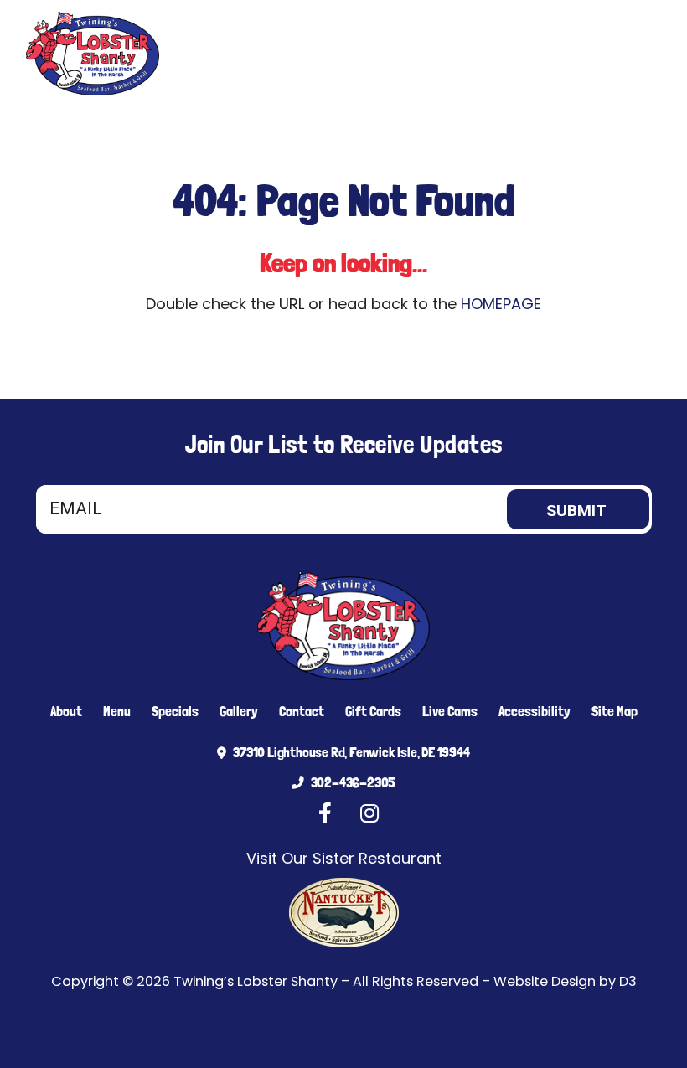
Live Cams (450, 711)
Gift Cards (373, 711)
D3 (628, 981)
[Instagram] (605, 53)
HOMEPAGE (501, 303)
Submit (576, 510)
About (66, 711)
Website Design (544, 981)
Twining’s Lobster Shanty (255, 981)
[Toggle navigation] (642, 53)
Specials (175, 711)
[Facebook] (580, 53)
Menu (117, 711)
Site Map (614, 711)
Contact (301, 711)
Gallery (239, 711)
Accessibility (534, 711)
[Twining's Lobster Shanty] (96, 53)
